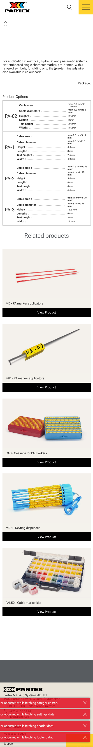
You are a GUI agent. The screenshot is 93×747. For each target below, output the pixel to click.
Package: (84, 83)
